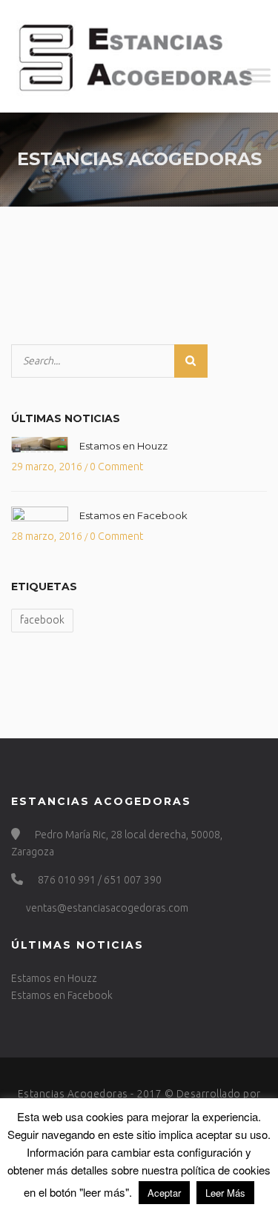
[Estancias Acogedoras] (139, 56)
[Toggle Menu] (259, 76)
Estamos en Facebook (133, 515)
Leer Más (225, 1193)
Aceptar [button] (164, 1193)
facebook (42, 620)
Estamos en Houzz (123, 446)
